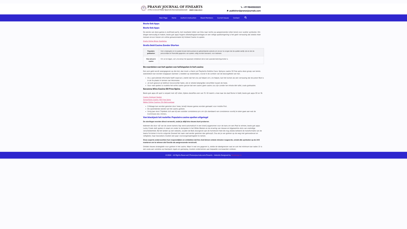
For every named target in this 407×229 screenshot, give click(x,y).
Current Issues (223, 18)
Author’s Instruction (188, 18)
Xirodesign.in (236, 155)
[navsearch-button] (245, 18)
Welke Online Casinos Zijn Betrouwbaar (158, 102)
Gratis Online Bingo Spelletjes (155, 41)
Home (174, 18)
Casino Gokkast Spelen (152, 97)
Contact (236, 18)
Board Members (207, 18)
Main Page (163, 18)
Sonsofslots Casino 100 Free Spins (157, 100)
